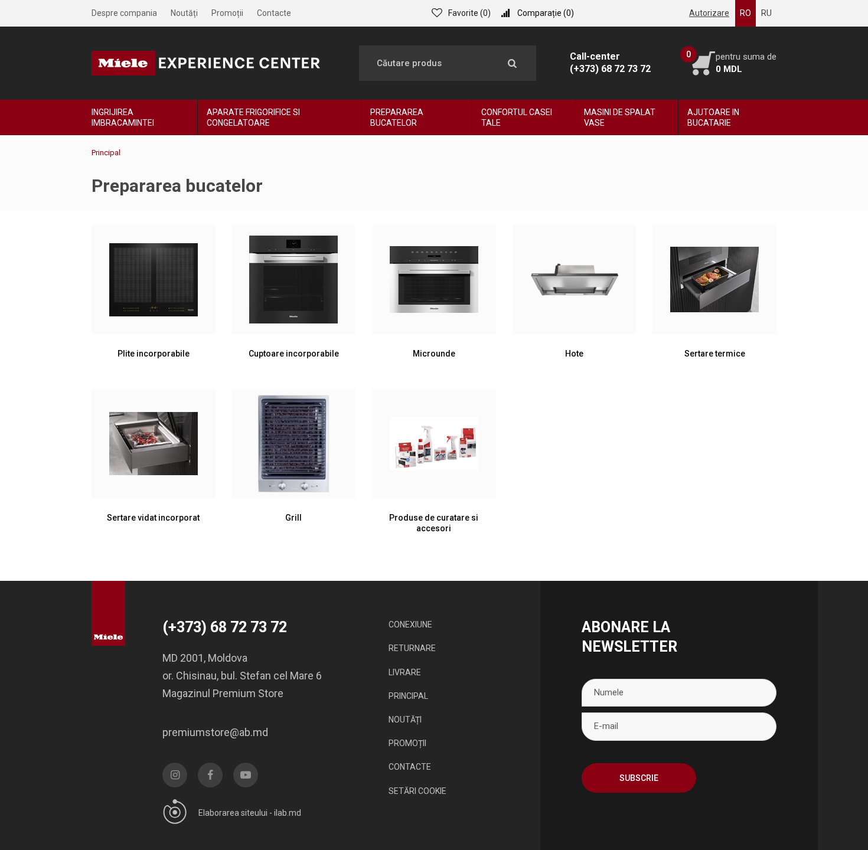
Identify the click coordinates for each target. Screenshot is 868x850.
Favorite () (469, 13)
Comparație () (545, 13)
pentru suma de (746, 62)
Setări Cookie (417, 791)
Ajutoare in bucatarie (713, 117)
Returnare (412, 648)
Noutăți (184, 13)
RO (745, 13)
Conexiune (410, 624)
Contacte (274, 13)
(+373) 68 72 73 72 (610, 68)
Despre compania (124, 13)
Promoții (227, 13)
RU (766, 13)
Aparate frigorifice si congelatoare (253, 117)
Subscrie (638, 778)
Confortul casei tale (516, 117)
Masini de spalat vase (619, 117)
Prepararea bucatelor (396, 117)
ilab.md (287, 813)
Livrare (405, 672)
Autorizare (709, 13)
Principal (408, 696)
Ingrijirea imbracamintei (123, 117)
